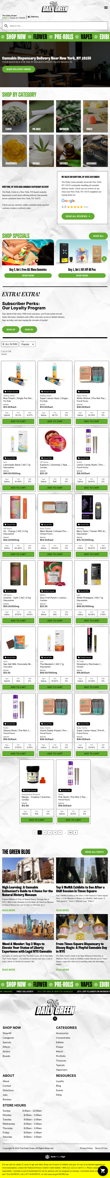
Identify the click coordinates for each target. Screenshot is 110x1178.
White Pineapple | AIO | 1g (90, 597)
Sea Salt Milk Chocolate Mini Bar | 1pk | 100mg (17, 665)
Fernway (80, 528)
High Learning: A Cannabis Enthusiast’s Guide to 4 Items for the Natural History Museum (27, 891)
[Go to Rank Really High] (55, 1157)
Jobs (5, 1094)
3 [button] (50, 832)
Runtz (79, 462)
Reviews (7, 1099)
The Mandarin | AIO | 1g (52, 664)
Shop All (7, 1033)
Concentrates (63, 1037)
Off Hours (44, 462)
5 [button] (60, 832)
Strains (6, 1051)
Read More (8, 910)
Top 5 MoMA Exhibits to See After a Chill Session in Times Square (80, 889)
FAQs (59, 1094)
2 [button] (44, 832)
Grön (5, 661)
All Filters (11, 344)
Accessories (62, 1033)
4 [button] (55, 832)
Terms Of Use (101, 1148)
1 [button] (39, 832)
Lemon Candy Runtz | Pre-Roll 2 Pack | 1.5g (90, 466)
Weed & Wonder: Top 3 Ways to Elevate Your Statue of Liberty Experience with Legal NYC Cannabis (27, 948)
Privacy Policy (86, 1148)
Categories (8, 1037)
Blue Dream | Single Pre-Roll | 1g (18, 399)
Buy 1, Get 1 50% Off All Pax (28, 269)
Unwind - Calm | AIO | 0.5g (17, 597)
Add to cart (18, 421)
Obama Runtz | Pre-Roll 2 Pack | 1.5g (16, 731)
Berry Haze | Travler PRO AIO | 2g (91, 532)
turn (5, 462)
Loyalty (60, 1081)
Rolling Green (9, 395)
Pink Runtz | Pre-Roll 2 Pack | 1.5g (73, 798)
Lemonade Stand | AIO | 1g (16, 464)
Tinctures (61, 1060)
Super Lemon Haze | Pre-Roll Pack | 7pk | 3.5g (91, 731)
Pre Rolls (60, 1055)
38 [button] (70, 832)
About (6, 1081)
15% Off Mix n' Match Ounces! (27, 991)
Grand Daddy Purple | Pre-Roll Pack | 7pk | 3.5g (53, 731)
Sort (22, 341)
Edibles (60, 1042)
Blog (58, 1085)
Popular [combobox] (25, 344)
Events (59, 1090)
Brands (6, 1055)
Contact (7, 1085)
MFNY (43, 595)
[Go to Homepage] (55, 1007)
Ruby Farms (82, 395)
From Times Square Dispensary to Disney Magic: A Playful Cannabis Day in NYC (81, 948)
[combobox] (58, 26)
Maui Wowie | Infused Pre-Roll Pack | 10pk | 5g (53, 532)
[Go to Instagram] (55, 1018)
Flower (59, 1046)
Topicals (60, 1065)
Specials (7, 1042)
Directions (8, 1090)
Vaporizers (61, 1069)
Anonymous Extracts (31, 794)
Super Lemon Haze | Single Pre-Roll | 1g (53, 399)
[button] (106, 7)
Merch (59, 1051)
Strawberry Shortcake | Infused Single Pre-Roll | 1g (90, 665)
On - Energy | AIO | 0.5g (15, 531)
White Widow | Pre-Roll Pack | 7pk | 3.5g (91, 399)
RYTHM (80, 661)
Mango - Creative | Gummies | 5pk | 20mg (36, 798)
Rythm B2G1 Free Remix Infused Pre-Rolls (82, 269)
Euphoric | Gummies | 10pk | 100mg (54, 466)
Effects (6, 1046)
